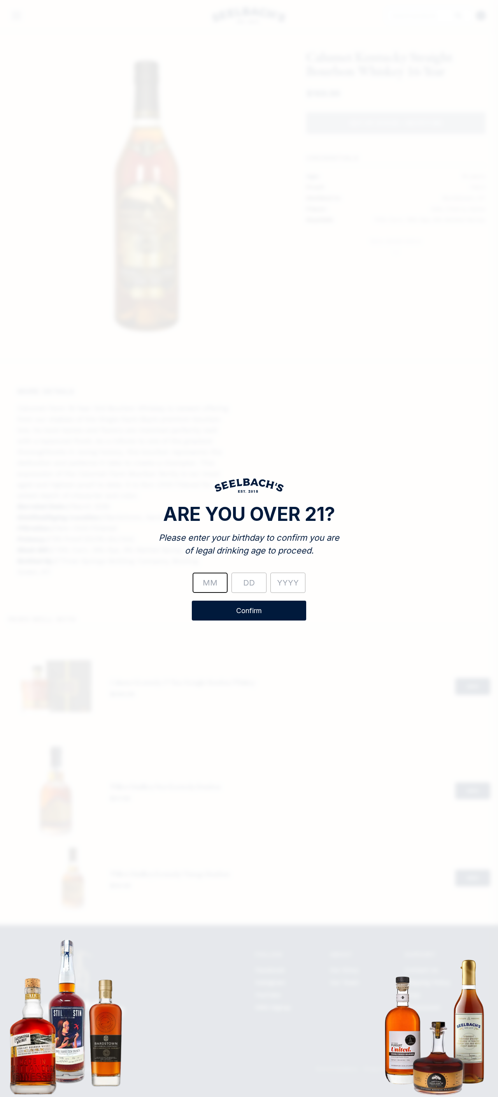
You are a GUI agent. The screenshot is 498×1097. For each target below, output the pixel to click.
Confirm (249, 611)
